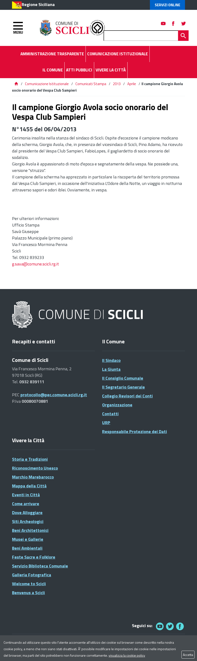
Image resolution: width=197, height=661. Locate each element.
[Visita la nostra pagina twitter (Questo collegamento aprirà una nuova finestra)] (183, 23)
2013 (117, 84)
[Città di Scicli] (78, 315)
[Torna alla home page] (16, 84)
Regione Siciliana (38, 4)
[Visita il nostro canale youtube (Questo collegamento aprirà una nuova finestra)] (163, 23)
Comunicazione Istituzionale (47, 84)
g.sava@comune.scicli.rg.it (35, 264)
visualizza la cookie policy (127, 655)
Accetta (188, 654)
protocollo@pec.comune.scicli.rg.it (53, 394)
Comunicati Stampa (90, 84)
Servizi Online (167, 5)
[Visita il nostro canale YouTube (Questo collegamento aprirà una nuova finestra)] (170, 626)
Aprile (131, 84)
